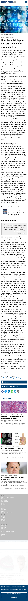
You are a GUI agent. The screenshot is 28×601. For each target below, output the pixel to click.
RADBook (3, 509)
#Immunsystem (21, 429)
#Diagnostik (17, 457)
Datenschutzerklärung (10, 589)
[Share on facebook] (2, 391)
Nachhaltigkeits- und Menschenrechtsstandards (7, 530)
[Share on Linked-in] (9, 391)
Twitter (3, 517)
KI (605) (18, 378)
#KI (25, 429)
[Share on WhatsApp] (12, 391)
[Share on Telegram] (15, 391)
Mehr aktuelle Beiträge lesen (11, 386)
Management (4, 501)
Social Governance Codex (7, 533)
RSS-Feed (3, 522)
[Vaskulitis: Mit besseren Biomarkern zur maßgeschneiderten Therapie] (14, 407)
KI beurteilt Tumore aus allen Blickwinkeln (13, 448)
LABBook (3, 511)
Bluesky (3, 519)
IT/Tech (3, 503)
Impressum (4, 536)
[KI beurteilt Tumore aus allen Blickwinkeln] (14, 439)
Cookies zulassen (14, 597)
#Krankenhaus (23, 488)
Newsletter (4, 527)
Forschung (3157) (8, 378)
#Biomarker (6, 429)
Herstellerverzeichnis (6, 512)
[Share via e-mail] (18, 391)
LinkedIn (3, 520)
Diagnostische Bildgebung (7, 497)
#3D (5, 457)
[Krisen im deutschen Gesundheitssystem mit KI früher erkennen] (14, 468)
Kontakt (3, 528)
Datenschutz (4, 534)
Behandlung (4, 500)
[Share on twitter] (5, 391)
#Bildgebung (9, 457)
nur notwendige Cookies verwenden (14, 593)
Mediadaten (4, 525)
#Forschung (11, 429)
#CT (13, 457)
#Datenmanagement (9, 488)
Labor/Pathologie (5, 499)
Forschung (3, 504)
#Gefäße (15, 429)
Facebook (3, 516)
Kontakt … (6, 382)
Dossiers (3, 508)
